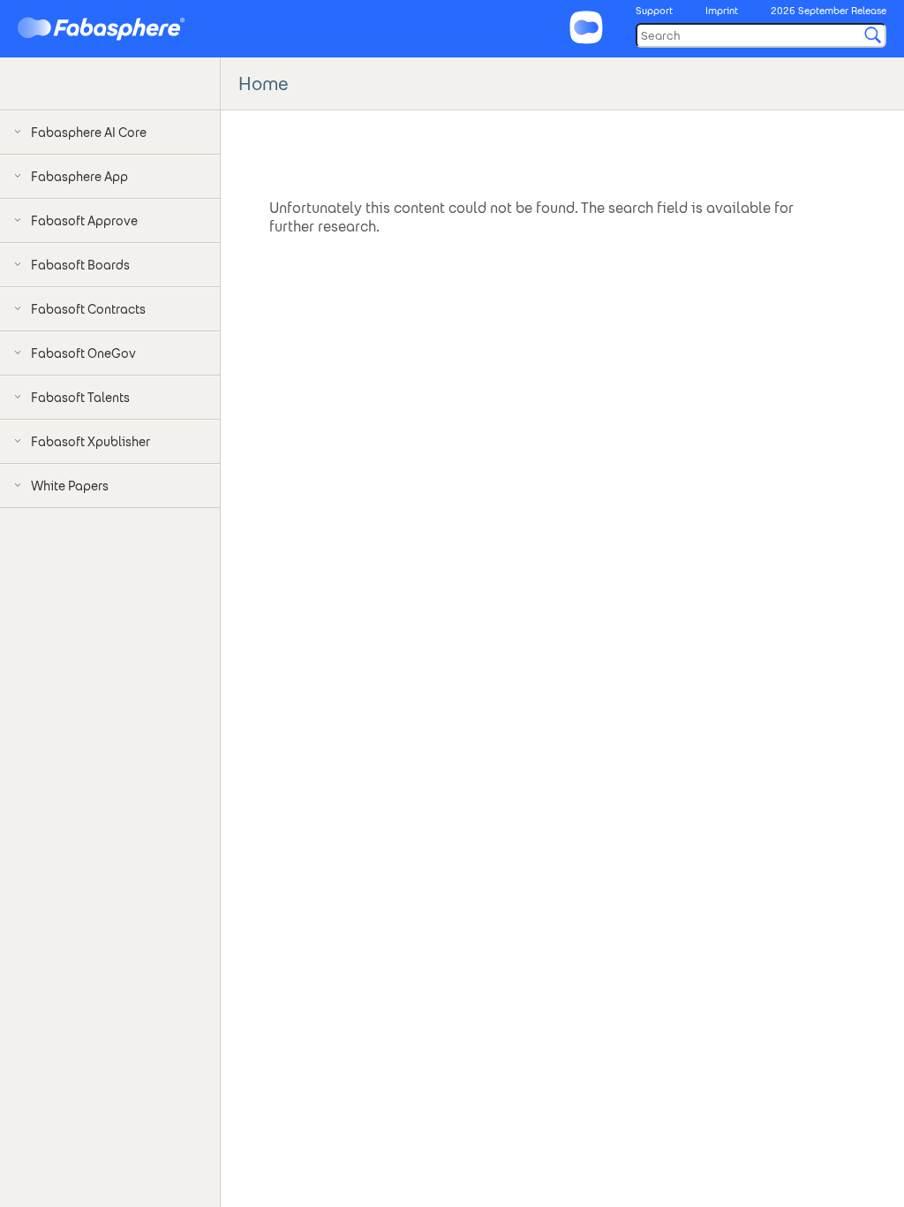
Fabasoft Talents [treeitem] (80, 398)
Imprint (721, 10)
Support (654, 10)
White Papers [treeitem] (70, 486)
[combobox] (761, 35)
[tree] (110, 331)
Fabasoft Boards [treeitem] (80, 265)
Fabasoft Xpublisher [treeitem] (90, 442)
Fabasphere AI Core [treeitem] (89, 132)
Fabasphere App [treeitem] (79, 177)
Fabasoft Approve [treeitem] (84, 221)
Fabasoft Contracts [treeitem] (88, 309)
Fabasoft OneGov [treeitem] (83, 353)
